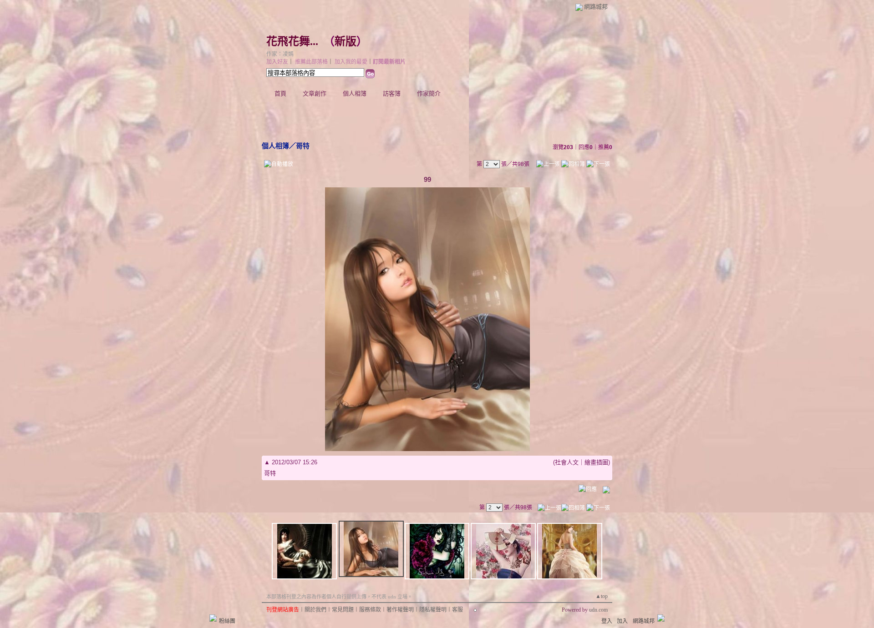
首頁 (280, 93)
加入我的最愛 (351, 62)
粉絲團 (227, 621)
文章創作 (314, 93)
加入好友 (277, 62)
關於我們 (315, 610)
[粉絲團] (213, 618)
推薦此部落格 (311, 62)
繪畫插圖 (596, 462)
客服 (457, 610)
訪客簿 (392, 93)
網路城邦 (596, 6)
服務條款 (370, 610)
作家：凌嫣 (280, 54)
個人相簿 (354, 93)
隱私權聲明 (433, 610)
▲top (601, 596)
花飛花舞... (292, 41)
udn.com (598, 610)
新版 (345, 41)
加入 (622, 621)
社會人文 (567, 462)
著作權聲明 (400, 610)
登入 (606, 621)
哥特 (303, 146)
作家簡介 (429, 93)
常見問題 (343, 610)
